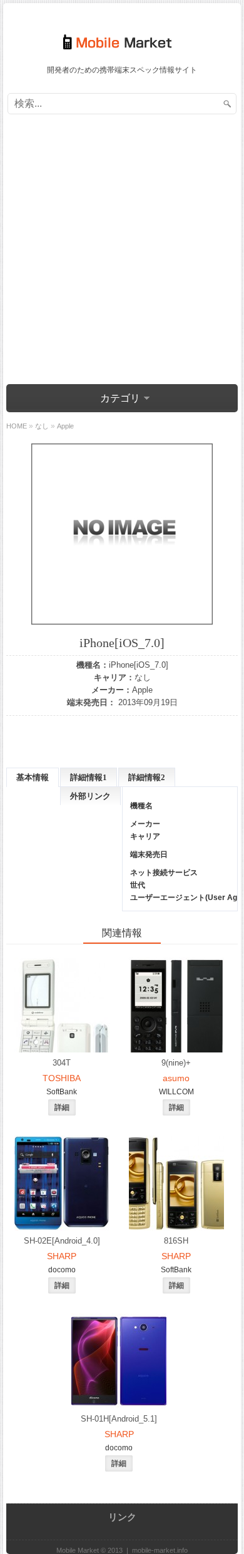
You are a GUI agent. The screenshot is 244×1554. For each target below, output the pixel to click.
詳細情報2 (146, 777)
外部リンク (90, 796)
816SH (176, 1240)
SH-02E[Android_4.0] (62, 1240)
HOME (16, 426)
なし (143, 677)
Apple (142, 690)
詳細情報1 (88, 777)
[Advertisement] (122, 251)
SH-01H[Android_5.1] (119, 1418)
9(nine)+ (176, 1062)
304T (62, 1062)
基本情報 (32, 777)
